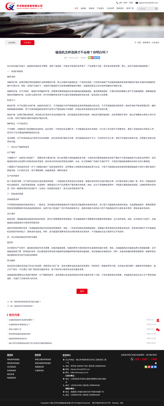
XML (122, 403)
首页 (76, 8)
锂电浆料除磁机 (13, 363)
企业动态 (11, 42)
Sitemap (115, 403)
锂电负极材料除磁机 (43, 363)
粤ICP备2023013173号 (101, 403)
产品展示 (100, 8)
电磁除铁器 (39, 367)
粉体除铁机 (11, 370)
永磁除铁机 (39, 370)
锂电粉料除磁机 (13, 359)
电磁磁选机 (11, 378)
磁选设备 (10, 374)
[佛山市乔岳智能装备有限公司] (24, 12)
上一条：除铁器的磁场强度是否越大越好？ (24, 302)
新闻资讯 (120, 8)
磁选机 (83, 8)
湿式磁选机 (11, 367)
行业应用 (110, 8)
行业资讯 (155, 42)
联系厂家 (130, 8)
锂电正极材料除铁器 (43, 359)
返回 (82, 291)
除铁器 (91, 8)
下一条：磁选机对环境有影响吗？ (20, 306)
